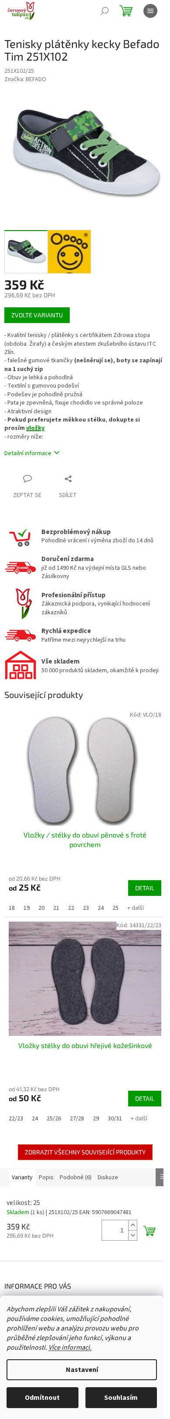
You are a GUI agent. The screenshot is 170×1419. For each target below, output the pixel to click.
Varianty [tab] (22, 1177)
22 (71, 908)
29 (96, 1118)
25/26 (54, 1118)
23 (86, 908)
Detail (144, 888)
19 (27, 908)
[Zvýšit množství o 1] (132, 1225)
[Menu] (150, 11)
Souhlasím (121, 1397)
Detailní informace (27, 453)
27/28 (77, 1118)
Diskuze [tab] (108, 1177)
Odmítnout (42, 1397)
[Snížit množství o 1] (132, 1235)
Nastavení (82, 1370)
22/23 (16, 1118)
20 (41, 908)
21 (56, 908)
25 (115, 908)
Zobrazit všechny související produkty (85, 1152)
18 (12, 908)
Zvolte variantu (37, 315)
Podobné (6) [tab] (76, 1177)
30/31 (115, 1118)
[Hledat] (104, 11)
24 (101, 908)
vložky (35, 428)
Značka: (25, 79)
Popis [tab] (46, 1177)
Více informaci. (70, 1347)
